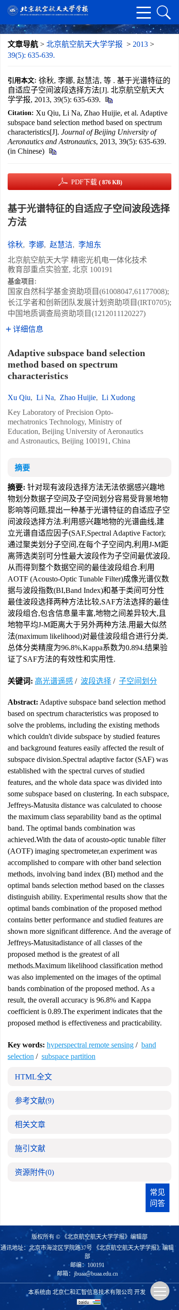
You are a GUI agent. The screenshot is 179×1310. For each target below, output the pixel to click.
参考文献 (34, 1101)
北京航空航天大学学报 (84, 44)
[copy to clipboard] (52, 151)
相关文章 (30, 1124)
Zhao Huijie (78, 397)
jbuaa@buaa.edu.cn (96, 1273)
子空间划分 (138, 681)
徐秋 (15, 245)
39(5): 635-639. (31, 55)
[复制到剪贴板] (109, 99)
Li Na (45, 397)
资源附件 (34, 1172)
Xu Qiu (19, 397)
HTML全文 (33, 1077)
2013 (140, 44)
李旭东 (89, 245)
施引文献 (30, 1148)
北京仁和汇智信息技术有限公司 (93, 1292)
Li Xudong (118, 397)
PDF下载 (96, 182)
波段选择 (96, 681)
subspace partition (68, 1056)
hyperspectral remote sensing (90, 1045)
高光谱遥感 (54, 681)
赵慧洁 (61, 245)
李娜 (36, 245)
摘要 (22, 468)
